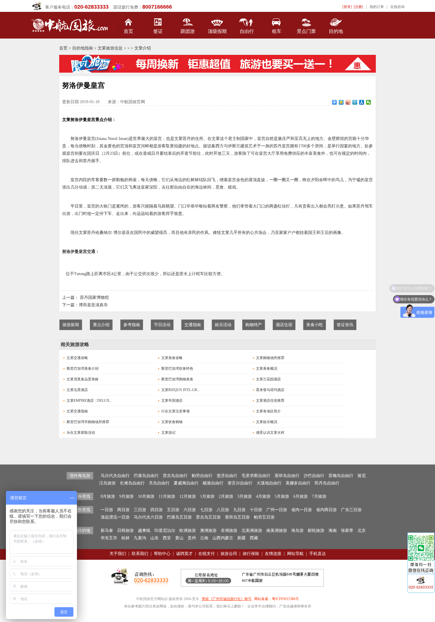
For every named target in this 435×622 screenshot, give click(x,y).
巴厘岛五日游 (179, 517)
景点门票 (306, 31)
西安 (167, 538)
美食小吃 (314, 325)
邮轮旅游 (316, 530)
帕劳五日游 (264, 517)
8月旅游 (108, 496)
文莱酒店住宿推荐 (270, 400)
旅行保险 (251, 553)
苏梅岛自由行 (340, 475)
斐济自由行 (227, 475)
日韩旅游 (125, 530)
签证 (158, 31)
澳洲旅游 (208, 530)
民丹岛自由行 (327, 483)
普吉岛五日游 (208, 517)
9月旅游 (126, 496)
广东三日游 (351, 510)
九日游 (239, 510)
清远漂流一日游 (115, 517)
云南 (204, 538)
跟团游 (188, 31)
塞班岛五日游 (237, 517)
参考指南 (131, 325)
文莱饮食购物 (172, 422)
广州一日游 (276, 510)
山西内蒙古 (222, 538)
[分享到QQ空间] (341, 102)
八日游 (223, 510)
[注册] (358, 7)
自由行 (247, 31)
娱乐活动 (223, 325)
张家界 (347, 530)
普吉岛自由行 (175, 475)
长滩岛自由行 (132, 483)
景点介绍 (101, 325)
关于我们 (117, 553)
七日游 (206, 510)
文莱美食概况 (266, 368)
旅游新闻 (70, 325)
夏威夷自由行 (186, 483)
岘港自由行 (213, 483)
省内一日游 (301, 510)
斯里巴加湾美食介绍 (83, 368)
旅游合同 (228, 553)
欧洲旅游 (187, 530)
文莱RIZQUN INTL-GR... (180, 390)
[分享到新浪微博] (348, 102)
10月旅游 (146, 496)
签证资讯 (345, 325)
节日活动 (162, 325)
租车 (276, 31)
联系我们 (140, 553)
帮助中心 (162, 553)
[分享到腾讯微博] (354, 102)
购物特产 (253, 325)
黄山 (179, 538)
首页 (128, 31)
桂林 (125, 538)
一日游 (107, 510)
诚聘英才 (184, 553)
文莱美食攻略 (172, 358)
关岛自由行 (159, 483)
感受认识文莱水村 (270, 432)
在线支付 (206, 553)
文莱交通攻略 (77, 358)
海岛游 (297, 530)
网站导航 (295, 553)
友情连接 (273, 553)
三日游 (140, 510)
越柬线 (144, 530)
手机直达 (317, 553)
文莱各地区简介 (268, 411)
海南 (332, 530)
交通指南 (192, 325)
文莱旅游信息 (110, 48)
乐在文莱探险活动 (81, 432)
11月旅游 (167, 496)
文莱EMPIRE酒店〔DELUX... (89, 400)
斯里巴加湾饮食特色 (177, 368)
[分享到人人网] (361, 102)
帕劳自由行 (202, 475)
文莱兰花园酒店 (268, 379)
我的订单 (377, 7)
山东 (154, 538)
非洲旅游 (229, 530)
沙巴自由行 (314, 475)
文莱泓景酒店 (77, 390)
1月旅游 (207, 496)
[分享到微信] (368, 102)
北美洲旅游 (251, 530)
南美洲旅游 (276, 530)
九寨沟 (140, 538)
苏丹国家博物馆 (94, 297)
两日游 (123, 510)
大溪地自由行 (269, 483)
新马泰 (107, 530)
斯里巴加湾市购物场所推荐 (88, 422)
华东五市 (109, 538)
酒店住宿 (284, 325)
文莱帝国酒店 (172, 400)
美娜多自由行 (298, 483)
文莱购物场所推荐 (270, 358)
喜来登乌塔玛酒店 (270, 390)
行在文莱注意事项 (175, 411)
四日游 (156, 510)
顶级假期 (217, 31)
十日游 (256, 510)
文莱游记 (168, 432)
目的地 (336, 31)
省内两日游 (326, 510)
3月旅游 (244, 496)
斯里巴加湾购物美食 (177, 379)
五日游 (173, 510)
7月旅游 (319, 496)
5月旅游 (282, 496)
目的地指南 (82, 48)
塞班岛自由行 (287, 475)
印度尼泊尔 (164, 530)
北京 (361, 530)
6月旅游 (300, 496)
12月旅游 (187, 496)
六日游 (189, 510)
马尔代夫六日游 (148, 517)
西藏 (254, 538)
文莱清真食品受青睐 (83, 379)
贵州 (192, 538)
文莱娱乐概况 (266, 422)
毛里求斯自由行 (255, 475)
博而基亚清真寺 (93, 305)
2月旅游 (226, 496)
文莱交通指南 (77, 411)
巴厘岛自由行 (146, 475)
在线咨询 (397, 7)
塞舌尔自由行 (240, 483)
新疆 (241, 538)
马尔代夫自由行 (115, 475)
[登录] (347, 7)
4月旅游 (263, 496)
